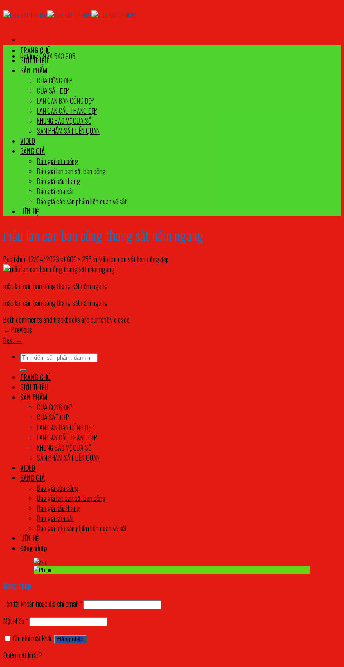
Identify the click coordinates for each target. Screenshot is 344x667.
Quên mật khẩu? (22, 655)
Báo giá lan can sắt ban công (71, 171)
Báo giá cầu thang (58, 181)
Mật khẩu (15, 621)
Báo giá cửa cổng (57, 161)
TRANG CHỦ (35, 50)
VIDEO (27, 141)
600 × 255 (79, 259)
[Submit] (23, 370)
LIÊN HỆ (29, 211)
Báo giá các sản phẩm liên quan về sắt (82, 201)
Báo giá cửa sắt (55, 191)
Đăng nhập (70, 639)
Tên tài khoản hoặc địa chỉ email (42, 604)
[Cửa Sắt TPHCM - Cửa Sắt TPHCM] (69, 15)
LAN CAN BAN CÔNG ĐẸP (65, 101)
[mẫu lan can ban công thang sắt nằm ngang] (59, 269)
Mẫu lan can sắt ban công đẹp (134, 259)
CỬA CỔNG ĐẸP (55, 81)
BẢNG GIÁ (32, 151)
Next (12, 340)
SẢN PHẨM (33, 70)
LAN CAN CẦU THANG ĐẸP (67, 111)
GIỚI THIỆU (34, 60)
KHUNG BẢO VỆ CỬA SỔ (64, 121)
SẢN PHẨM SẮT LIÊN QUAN (68, 131)
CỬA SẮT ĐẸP (53, 91)
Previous (17, 330)
